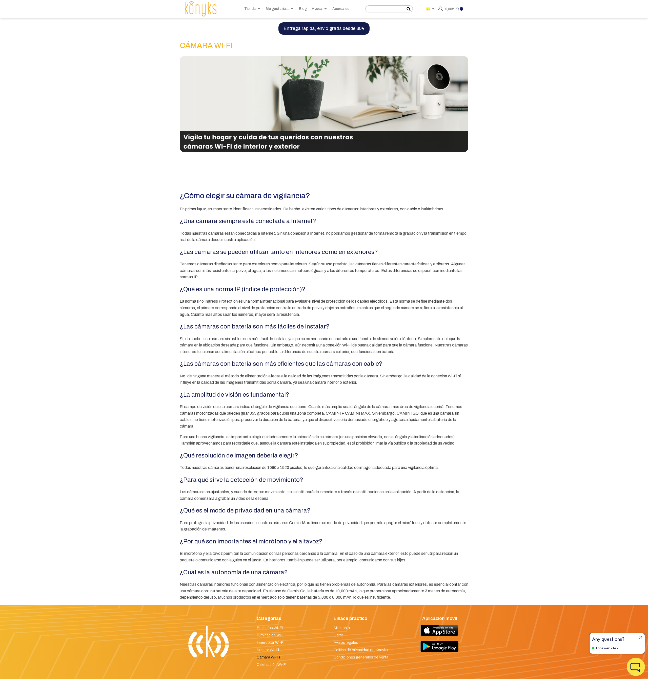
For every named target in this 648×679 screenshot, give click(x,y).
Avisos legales (346, 642)
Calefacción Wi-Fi (272, 665)
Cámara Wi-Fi (268, 657)
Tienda (250, 9)
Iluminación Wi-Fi (271, 635)
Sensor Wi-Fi (268, 650)
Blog (303, 9)
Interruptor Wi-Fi (270, 642)
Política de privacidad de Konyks (361, 650)
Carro (338, 635)
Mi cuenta (342, 628)
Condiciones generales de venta (361, 657)
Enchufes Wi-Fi (270, 628)
